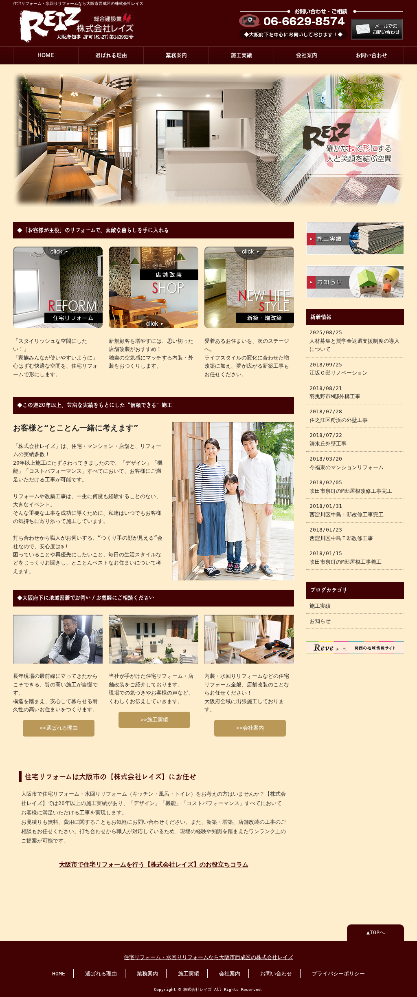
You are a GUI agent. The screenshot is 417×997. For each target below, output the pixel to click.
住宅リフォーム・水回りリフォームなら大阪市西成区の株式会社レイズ (208, 957)
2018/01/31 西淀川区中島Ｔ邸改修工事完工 (346, 510)
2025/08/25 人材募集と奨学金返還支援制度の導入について (354, 340)
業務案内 (176, 55)
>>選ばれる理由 (59, 728)
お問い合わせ (371, 55)
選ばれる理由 (111, 55)
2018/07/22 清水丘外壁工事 (328, 439)
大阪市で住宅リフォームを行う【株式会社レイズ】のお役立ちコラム (153, 864)
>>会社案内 (250, 728)
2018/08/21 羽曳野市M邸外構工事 (334, 392)
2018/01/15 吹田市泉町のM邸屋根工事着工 (345, 557)
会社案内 (306, 55)
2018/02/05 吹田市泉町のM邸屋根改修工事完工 (350, 486)
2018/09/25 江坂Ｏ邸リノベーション (338, 369)
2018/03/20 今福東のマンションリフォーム (346, 463)
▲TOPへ (376, 932)
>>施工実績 (154, 720)
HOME (45, 55)
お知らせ (320, 621)
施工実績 (241, 55)
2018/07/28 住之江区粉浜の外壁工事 (338, 415)
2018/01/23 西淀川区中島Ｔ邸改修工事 (341, 534)
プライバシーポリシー (338, 974)
